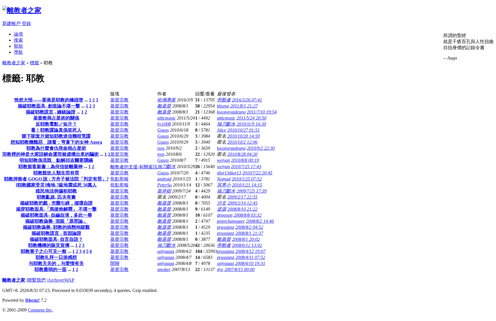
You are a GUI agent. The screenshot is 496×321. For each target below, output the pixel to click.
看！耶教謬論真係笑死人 (56, 130)
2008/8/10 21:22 (242, 209)
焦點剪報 (119, 178)
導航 (18, 52)
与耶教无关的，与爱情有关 (56, 263)
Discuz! (32, 300)
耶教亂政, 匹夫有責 (56, 197)
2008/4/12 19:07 (250, 251)
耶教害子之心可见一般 (44, 251)
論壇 (18, 34)
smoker (163, 269)
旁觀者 (224, 99)
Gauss (163, 130)
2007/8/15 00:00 (239, 269)
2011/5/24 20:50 (251, 118)
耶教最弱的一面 (50, 269)
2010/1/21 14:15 (247, 184)
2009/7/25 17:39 (252, 191)
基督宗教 (119, 99)
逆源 (221, 209)
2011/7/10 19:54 (262, 111)
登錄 (26, 23)
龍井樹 (164, 191)
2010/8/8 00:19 (245, 160)
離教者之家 (13, 62)
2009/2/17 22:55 (242, 197)
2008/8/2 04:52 (249, 227)
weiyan (223, 160)
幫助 (18, 46)
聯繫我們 (36, 280)
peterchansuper (231, 221)
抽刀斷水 (226, 124)
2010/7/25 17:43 (246, 166)
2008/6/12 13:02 (247, 245)
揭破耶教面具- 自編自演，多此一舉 (56, 215)
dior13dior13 (229, 172)
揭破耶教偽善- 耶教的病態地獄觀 (56, 227)
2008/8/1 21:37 (249, 233)
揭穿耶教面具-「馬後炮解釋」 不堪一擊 (56, 209)
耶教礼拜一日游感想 (56, 257)
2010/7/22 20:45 (257, 172)
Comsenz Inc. (40, 309)
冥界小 (224, 184)
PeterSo (164, 184)
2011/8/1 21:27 (244, 105)
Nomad (223, 178)
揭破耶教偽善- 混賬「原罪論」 (56, 221)
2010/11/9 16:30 (251, 124)
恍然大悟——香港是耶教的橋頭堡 (48, 99)
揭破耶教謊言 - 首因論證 (56, 233)
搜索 (18, 40)
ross (160, 148)
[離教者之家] (21, 10)
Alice (221, 130)
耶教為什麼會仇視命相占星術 (56, 148)
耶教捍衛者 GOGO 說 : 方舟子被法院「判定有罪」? (56, 178)
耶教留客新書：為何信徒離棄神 (50, 166)
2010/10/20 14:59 (243, 136)
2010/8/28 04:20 (242, 154)
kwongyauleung (231, 111)
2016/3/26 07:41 (247, 99)
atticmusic (166, 118)
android (164, 178)
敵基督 (164, 105)
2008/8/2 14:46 (260, 221)
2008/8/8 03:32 (247, 215)
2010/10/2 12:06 (242, 142)
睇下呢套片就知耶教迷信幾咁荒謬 (56, 136)
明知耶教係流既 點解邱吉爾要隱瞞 (56, 160)
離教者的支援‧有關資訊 (133, 166)
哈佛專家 (166, 99)
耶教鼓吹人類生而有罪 (56, 172)
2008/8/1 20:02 (246, 239)
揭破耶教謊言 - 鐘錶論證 (50, 111)
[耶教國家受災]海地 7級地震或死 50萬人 (56, 184)
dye (220, 269)
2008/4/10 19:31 (250, 263)
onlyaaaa (165, 251)
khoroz (223, 105)
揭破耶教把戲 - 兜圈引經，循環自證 (56, 203)
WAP (69, 280)
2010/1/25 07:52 (247, 178)
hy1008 (164, 124)
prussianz (225, 227)
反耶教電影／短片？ (56, 124)
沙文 (221, 203)
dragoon (224, 215)
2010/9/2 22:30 (261, 148)
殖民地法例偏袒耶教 (56, 191)
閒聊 (114, 263)
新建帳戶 (11, 23)
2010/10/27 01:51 (243, 130)
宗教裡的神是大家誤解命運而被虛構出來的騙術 (50, 154)
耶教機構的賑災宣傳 (48, 245)
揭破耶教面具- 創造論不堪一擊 (49, 105)
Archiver (56, 280)
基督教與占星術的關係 (56, 118)
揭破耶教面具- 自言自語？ (56, 239)
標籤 (34, 62)
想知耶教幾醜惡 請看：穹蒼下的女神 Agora (56, 142)
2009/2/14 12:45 (242, 203)
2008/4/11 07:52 (250, 257)
